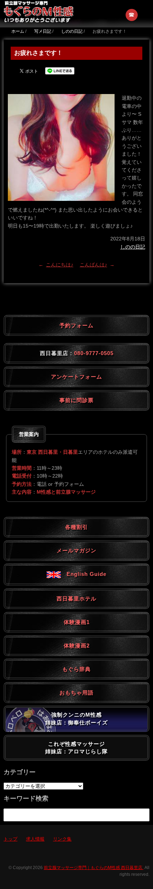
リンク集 (62, 839)
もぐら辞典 (76, 669)
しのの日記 (132, 247)
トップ (10, 839)
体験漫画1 (77, 622)
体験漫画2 (77, 646)
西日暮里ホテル (76, 599)
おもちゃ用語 (76, 693)
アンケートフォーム (76, 377)
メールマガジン (76, 550)
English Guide (83, 574)
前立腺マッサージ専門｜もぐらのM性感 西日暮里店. (93, 867)
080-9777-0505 (94, 353)
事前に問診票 (76, 400)
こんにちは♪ (59, 264)
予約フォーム (76, 325)
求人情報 (35, 839)
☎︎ (131, 14)
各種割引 (76, 527)
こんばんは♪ (93, 264)
